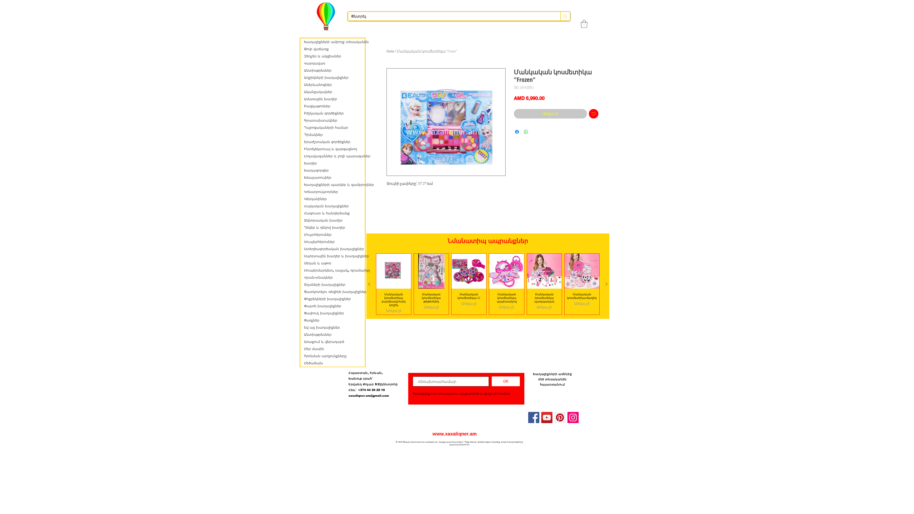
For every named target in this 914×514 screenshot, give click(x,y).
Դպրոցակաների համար (326, 127)
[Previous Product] (369, 284)
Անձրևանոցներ (318, 85)
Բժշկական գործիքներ (324, 113)
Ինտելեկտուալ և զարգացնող (330, 149)
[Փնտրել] (565, 16)
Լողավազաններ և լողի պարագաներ (334, 156)
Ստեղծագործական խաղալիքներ (334, 249)
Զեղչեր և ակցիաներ (322, 56)
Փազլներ (311, 320)
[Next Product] (606, 284)
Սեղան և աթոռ (317, 263)
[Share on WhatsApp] (526, 132)
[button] (584, 24)
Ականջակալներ (318, 92)
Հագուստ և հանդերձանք (327, 213)
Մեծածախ (313, 363)
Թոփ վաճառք (316, 49)
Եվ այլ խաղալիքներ (322, 327)
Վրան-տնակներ (318, 277)
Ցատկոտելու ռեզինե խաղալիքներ (334, 292)
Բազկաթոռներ (317, 106)
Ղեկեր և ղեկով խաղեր (324, 227)
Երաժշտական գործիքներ (327, 142)
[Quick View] (393, 271)
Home (390, 51)
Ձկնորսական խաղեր (323, 220)
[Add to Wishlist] (593, 114)
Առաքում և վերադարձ (324, 342)
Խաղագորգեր (316, 170)
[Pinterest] (560, 417)
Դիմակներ (313, 135)
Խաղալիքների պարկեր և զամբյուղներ (334, 185)
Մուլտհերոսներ (318, 235)
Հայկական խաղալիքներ (326, 206)
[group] (487, 284)
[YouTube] (546, 417)
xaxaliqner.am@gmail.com (368, 395)
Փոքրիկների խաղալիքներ (327, 299)
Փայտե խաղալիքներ (322, 306)
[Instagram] (573, 417)
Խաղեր (310, 163)
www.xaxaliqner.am (454, 433)
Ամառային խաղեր (320, 99)
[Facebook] (533, 417)
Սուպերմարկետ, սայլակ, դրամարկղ (334, 270)
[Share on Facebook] (517, 132)
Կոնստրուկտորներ (321, 192)
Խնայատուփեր (317, 177)
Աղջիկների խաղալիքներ (326, 77)
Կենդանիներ (315, 199)
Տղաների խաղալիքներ (324, 285)
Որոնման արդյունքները (325, 356)
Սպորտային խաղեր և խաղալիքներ (334, 256)
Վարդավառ (314, 63)
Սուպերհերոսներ (319, 242)
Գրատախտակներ (320, 120)
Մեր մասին (314, 349)
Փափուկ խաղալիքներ (324, 313)
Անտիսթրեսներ (318, 70)
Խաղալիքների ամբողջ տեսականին (334, 42)
